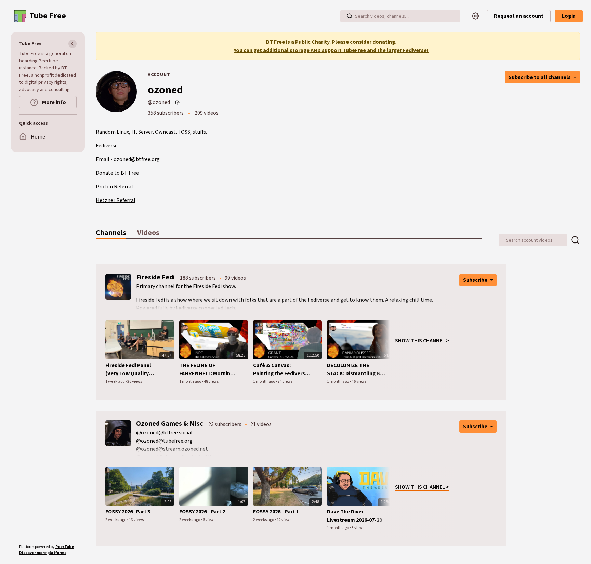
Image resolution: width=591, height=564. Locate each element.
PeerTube (64, 547)
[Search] (349, 16)
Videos (148, 232)
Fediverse (107, 145)
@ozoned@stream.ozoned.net (172, 449)
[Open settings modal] (475, 16)
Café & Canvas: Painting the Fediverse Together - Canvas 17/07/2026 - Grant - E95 (281, 370)
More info (53, 102)
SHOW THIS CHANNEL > (422, 340)
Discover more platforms (42, 553)
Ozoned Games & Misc (169, 424)
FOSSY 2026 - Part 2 (202, 511)
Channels (111, 232)
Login (569, 16)
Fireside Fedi (155, 277)
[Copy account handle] (178, 102)
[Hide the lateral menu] (72, 44)
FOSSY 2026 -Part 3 (127, 511)
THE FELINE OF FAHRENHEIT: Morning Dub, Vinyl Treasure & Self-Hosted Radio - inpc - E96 (206, 370)
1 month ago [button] (190, 381)
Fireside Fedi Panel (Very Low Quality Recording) (128, 370)
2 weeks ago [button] (116, 520)
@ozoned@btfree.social (164, 432)
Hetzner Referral (115, 200)
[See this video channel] (118, 286)
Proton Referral (114, 187)
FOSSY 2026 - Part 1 (276, 511)
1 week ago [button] (115, 381)
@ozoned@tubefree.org (164, 441)
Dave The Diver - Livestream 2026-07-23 (354, 516)
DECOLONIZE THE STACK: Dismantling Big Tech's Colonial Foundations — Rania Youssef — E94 (355, 370)
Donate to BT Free (117, 173)
